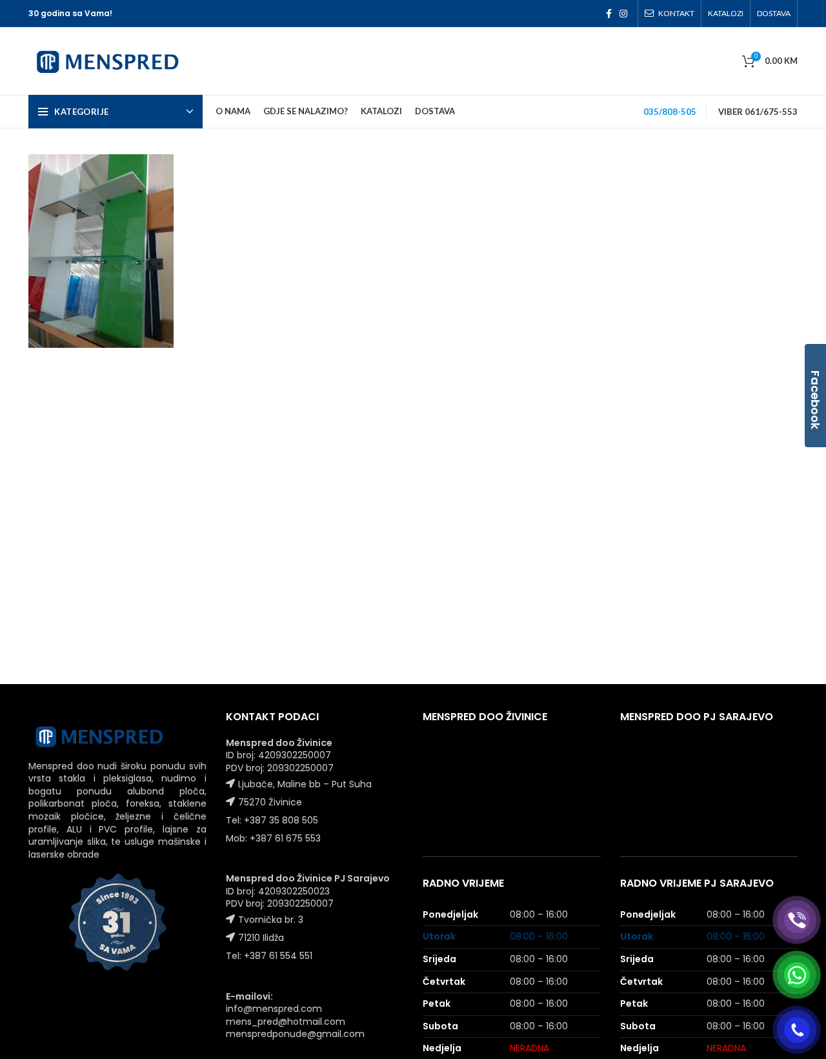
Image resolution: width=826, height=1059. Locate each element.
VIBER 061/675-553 (758, 111)
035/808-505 (669, 111)
